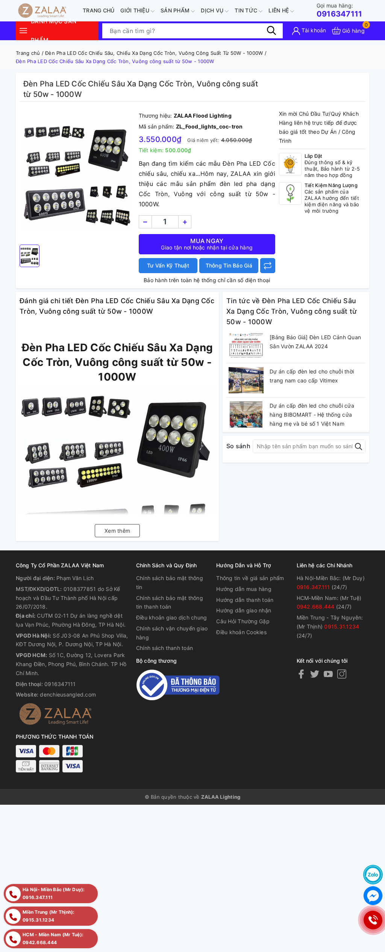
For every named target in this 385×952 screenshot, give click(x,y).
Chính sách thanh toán (164, 648)
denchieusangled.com (68, 694)
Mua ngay (207, 244)
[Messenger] (373, 895)
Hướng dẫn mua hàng (243, 589)
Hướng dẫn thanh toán (244, 600)
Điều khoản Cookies (241, 632)
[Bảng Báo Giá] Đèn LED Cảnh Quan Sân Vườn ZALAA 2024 (315, 341)
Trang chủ (98, 10)
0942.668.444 (316, 606)
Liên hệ (279, 10)
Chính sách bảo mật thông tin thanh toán (169, 602)
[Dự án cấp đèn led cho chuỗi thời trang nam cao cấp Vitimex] (246, 380)
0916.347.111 (313, 587)
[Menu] (23, 30)
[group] (77, 175)
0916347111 (339, 10)
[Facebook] (301, 673)
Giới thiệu (135, 10)
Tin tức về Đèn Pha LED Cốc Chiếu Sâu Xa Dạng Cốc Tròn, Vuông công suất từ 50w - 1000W (291, 311)
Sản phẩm (176, 10)
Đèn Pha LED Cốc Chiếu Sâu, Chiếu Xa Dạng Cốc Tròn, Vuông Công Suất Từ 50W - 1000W (154, 53)
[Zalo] (373, 874)
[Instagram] (341, 673)
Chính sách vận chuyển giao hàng (172, 633)
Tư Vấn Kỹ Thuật (168, 265)
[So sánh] (267, 265)
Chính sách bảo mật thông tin (169, 582)
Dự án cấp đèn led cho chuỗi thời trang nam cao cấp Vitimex (312, 376)
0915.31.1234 (341, 626)
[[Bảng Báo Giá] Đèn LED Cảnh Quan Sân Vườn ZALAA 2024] (246, 346)
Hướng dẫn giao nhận (243, 610)
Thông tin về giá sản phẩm (250, 578)
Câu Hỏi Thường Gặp (243, 621)
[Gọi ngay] (372, 920)
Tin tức (247, 10)
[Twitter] (314, 673)
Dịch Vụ (213, 10)
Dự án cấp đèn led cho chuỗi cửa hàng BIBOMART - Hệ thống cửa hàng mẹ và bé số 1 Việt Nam (312, 414)
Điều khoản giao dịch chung (171, 617)
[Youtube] (328, 673)
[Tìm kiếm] (271, 30)
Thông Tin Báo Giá (229, 265)
